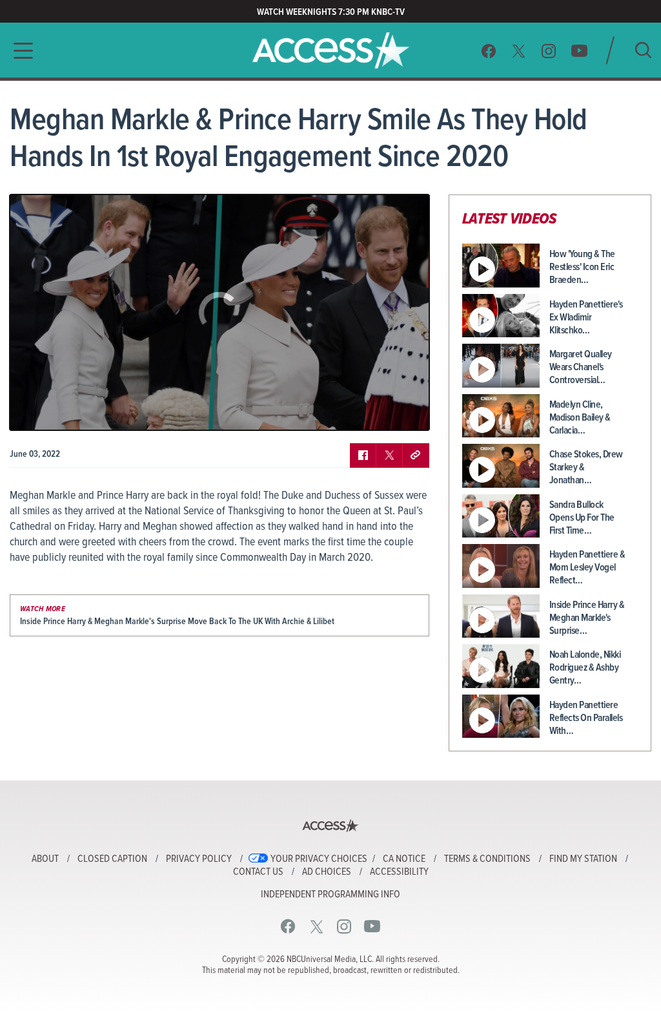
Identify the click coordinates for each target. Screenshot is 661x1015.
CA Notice (404, 859)
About (45, 859)
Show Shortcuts (364, 411)
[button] (19, 50)
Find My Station (583, 859)
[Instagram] (549, 50)
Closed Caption (112, 859)
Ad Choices (326, 872)
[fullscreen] (403, 411)
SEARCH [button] (643, 50)
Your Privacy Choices (318, 859)
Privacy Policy (199, 859)
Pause (35, 411)
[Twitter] (519, 50)
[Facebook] (488, 50)
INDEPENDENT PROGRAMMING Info (330, 894)
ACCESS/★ (331, 50)
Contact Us (258, 872)
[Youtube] (579, 50)
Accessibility (399, 872)
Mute (57, 411)
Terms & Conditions (487, 859)
